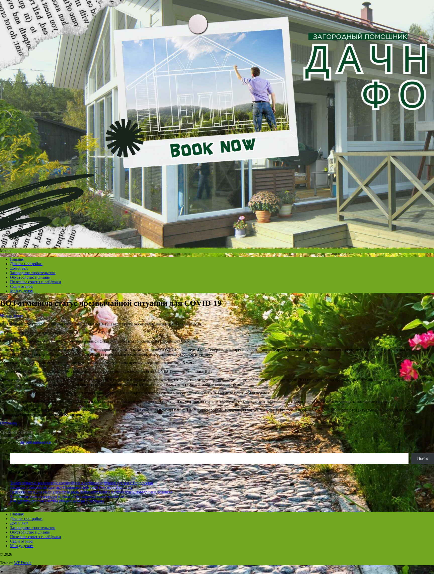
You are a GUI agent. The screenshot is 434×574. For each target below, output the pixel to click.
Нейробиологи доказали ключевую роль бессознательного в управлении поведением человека (91, 492)
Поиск (15, 451)
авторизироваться (35, 442)
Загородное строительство (32, 273)
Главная (17, 259)
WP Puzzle (22, 563)
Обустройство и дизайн (30, 277)
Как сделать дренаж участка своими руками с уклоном (57, 501)
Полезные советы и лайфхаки (35, 282)
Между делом (21, 291)
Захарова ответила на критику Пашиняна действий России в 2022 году (71, 487)
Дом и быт (19, 268)
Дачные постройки (26, 264)
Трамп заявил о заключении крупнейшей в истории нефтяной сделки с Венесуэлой (81, 483)
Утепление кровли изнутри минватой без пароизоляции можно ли (67, 496)
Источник (8, 423)
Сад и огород (21, 286)
